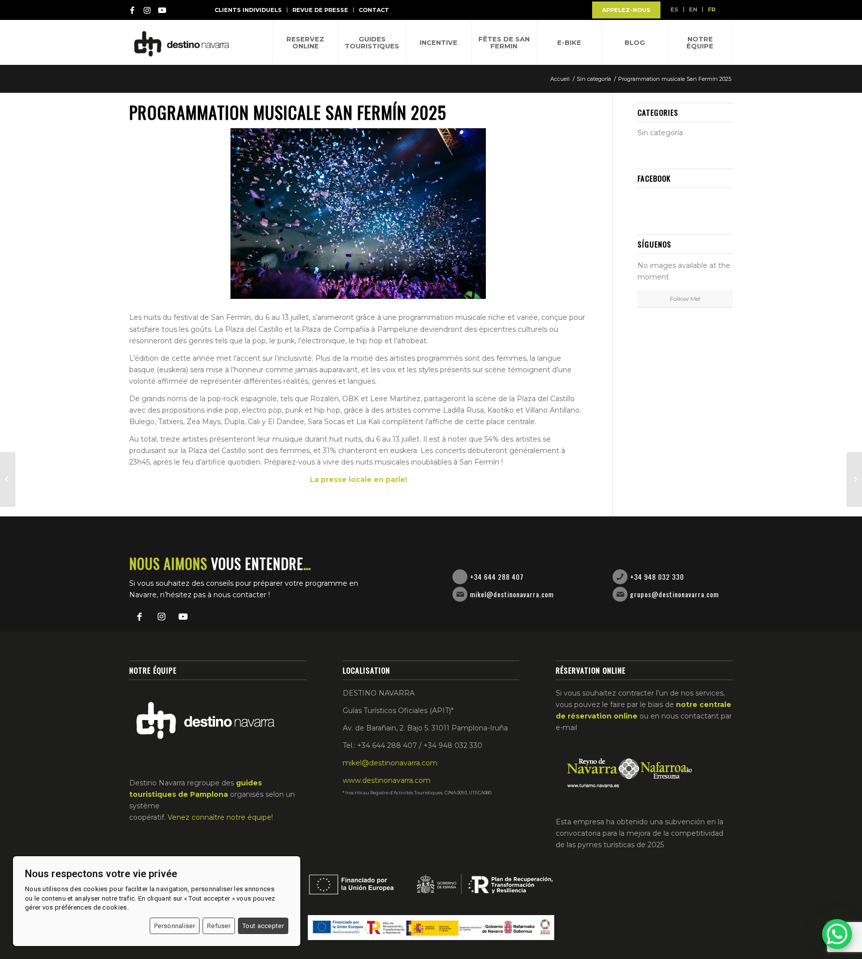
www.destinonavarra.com (387, 780)
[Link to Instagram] (147, 10)
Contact (374, 9)
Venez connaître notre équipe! (220, 817)
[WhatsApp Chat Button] (837, 934)
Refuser (218, 926)
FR (711, 9)
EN (693, 9)
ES (674, 9)
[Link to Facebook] (132, 10)
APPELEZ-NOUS (626, 9)
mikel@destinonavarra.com (512, 594)
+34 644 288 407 (497, 576)
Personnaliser (174, 926)
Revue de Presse (320, 9)
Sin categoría (660, 132)
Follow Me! (685, 298)
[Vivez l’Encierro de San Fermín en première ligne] (7, 479)
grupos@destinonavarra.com (674, 594)
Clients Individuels (248, 9)
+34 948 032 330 (657, 576)
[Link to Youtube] (162, 10)
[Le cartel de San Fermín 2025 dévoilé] (854, 479)
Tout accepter (263, 926)
